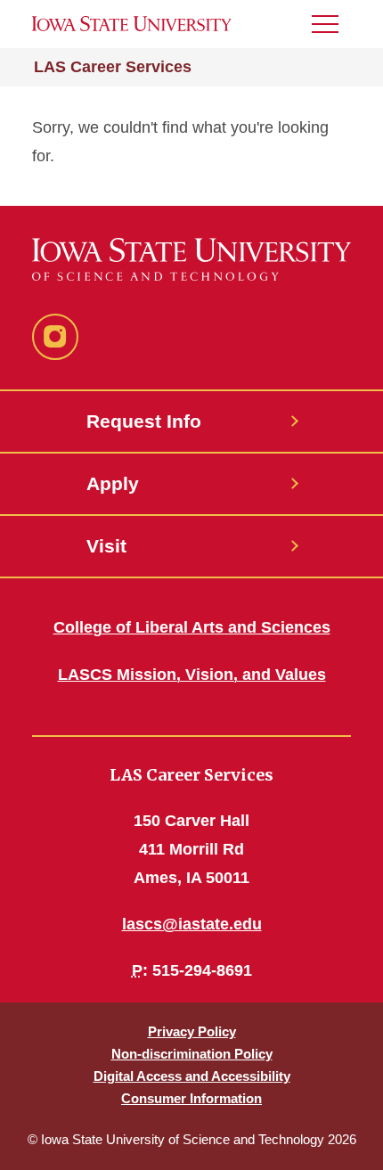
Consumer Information (191, 1098)
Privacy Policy (192, 1031)
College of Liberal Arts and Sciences (191, 627)
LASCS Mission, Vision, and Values (192, 674)
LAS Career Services (113, 67)
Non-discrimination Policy (192, 1053)
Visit (106, 546)
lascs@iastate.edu (192, 924)
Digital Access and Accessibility (192, 1076)
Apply (112, 483)
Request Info (143, 421)
